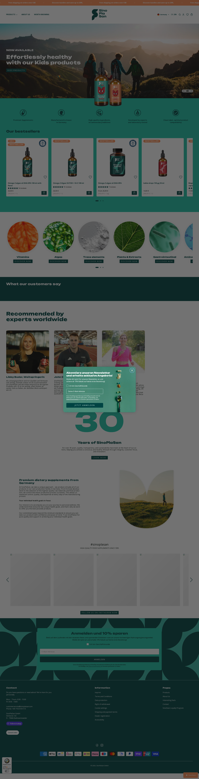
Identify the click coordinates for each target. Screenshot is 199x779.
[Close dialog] (132, 370)
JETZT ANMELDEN (85, 405)
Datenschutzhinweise (72, 399)
